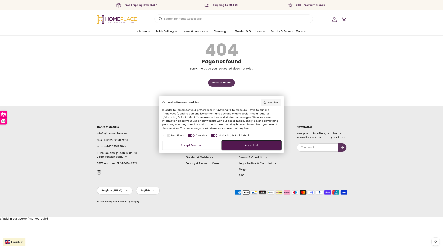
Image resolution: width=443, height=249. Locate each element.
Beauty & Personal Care (286, 31)
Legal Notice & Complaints (258, 163)
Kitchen (142, 31)
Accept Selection (191, 145)
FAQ (241, 175)
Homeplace (111, 201)
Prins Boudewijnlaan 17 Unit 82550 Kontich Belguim (117, 155)
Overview (272, 102)
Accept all (251, 145)
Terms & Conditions (253, 157)
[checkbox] (173, 135)
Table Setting (165, 31)
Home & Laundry (194, 31)
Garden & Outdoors (248, 31)
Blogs (243, 169)
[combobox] (234, 19)
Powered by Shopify (128, 201)
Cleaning (220, 31)
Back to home (221, 82)
